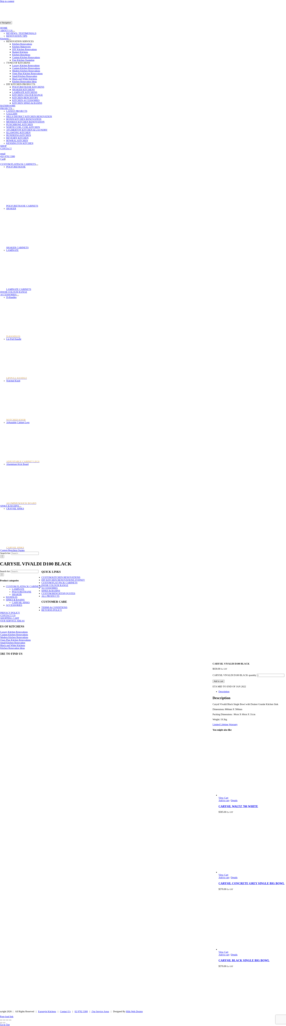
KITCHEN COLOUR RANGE (27, 95)
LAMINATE (12, 250)
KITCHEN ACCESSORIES (26, 100)
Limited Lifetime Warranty (225, 724)
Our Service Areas (100, 1011)
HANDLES (11, 597)
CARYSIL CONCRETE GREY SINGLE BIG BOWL (252, 883)
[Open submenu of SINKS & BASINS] (20, 506)
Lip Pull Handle (13, 339)
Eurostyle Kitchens (47, 1011)
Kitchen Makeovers (21, 46)
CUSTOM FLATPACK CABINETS (23, 586)
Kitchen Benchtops (21, 54)
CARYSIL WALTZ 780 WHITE (238, 806)
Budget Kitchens (20, 52)
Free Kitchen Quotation (23, 60)
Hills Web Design (134, 1011)
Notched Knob (13, 380)
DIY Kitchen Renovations (24, 49)
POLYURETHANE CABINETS (22, 206)
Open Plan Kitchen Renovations (27, 73)
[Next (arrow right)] (4, 1022)
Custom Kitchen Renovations (26, 57)
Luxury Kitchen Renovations (26, 65)
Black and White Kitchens (24, 79)
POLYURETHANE (16, 167)
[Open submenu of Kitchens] (10, 39)
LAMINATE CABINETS (18, 289)
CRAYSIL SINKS (15, 508)
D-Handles (11, 297)
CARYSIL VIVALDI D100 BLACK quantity (234, 675)
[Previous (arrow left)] (1, 1022)
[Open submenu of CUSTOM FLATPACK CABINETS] (37, 164)
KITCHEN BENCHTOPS (25, 97)
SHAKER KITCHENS (23, 89)
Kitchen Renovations (22, 44)
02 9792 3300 (81, 1011)
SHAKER (11, 208)
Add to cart (218, 681)
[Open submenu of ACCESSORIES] (18, 295)
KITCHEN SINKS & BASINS (27, 103)
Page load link (6, 1016)
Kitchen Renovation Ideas (24, 81)
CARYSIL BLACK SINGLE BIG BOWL (244, 960)
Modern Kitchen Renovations (26, 71)
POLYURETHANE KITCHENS (28, 87)
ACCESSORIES (14, 605)
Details (234, 800)
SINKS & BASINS (15, 600)
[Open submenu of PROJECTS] (13, 109)
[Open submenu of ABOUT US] (14, 31)
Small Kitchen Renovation (24, 76)
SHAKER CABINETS (17, 247)
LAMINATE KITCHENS (24, 92)
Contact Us (65, 1011)
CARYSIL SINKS (21, 602)
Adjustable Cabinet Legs (17, 422)
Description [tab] (224, 691)
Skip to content (7, 1)
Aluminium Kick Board (17, 464)
